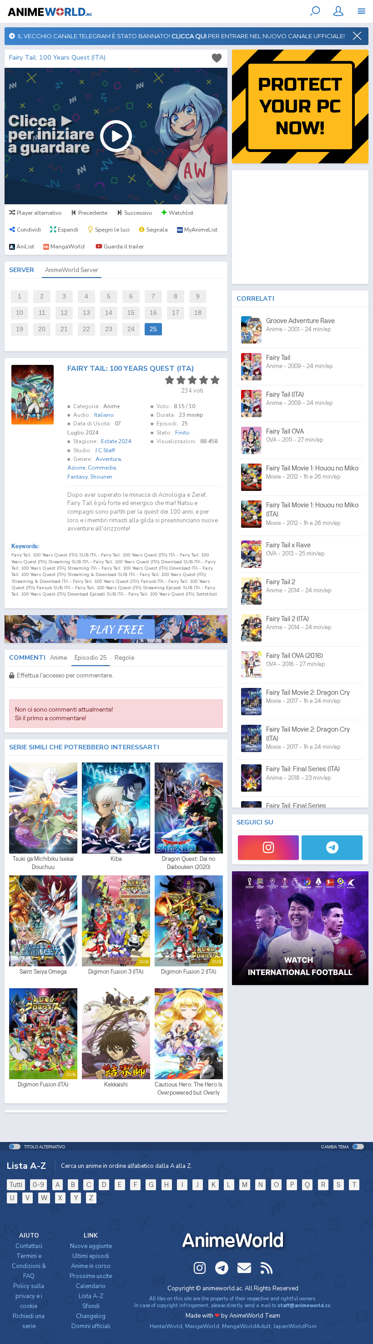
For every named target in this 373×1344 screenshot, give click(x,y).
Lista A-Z (91, 1296)
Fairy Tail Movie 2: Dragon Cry (308, 692)
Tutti (16, 1184)
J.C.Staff (105, 450)
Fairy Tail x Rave (288, 545)
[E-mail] (244, 1268)
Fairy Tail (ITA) (285, 394)
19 (19, 329)
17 (175, 312)
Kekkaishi (116, 1084)
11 (42, 312)
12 (64, 312)
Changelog (91, 1316)
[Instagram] (268, 847)
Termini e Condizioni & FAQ (29, 1266)
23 (108, 329)
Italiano (104, 415)
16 (153, 312)
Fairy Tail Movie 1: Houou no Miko (312, 468)
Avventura (108, 459)
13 (86, 312)
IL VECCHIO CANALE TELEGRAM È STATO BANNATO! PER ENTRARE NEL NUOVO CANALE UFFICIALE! (180, 36)
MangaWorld (202, 1326)
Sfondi (91, 1306)
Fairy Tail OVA (285, 431)
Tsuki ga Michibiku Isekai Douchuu (43, 862)
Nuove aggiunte (91, 1246)
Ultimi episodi (90, 1256)
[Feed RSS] (266, 1268)
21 (64, 329)
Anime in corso (91, 1266)
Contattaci (28, 1246)
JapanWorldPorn (295, 1326)
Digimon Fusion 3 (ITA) (115, 971)
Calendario (91, 1286)
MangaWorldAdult (246, 1326)
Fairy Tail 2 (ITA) (287, 618)
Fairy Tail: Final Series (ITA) (303, 769)
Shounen (101, 476)
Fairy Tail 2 (280, 582)
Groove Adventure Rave (300, 320)
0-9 (38, 1184)
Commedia (102, 467)
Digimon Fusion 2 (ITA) (188, 971)
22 (86, 329)
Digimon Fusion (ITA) (43, 1084)
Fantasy (77, 476)
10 (19, 312)
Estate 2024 (116, 441)
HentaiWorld (166, 1326)
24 (131, 329)
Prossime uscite (91, 1276)
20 (41, 329)
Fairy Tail (278, 357)
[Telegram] (332, 847)
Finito (182, 432)
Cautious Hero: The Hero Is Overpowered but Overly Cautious (188, 1088)
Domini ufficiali (91, 1326)
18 (198, 312)
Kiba (116, 858)
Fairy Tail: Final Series (296, 805)
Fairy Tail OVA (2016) (294, 655)
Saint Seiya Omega (43, 971)
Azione (76, 467)
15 (131, 312)
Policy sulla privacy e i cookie (28, 1296)
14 (108, 312)
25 (153, 329)
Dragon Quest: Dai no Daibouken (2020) (188, 862)
